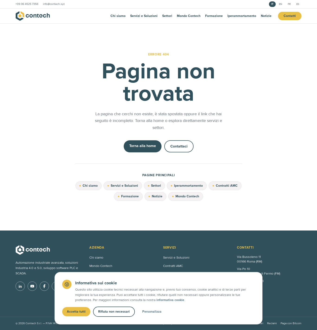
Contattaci (179, 146)
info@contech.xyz (54, 4)
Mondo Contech (189, 16)
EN (280, 4)
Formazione (214, 16)
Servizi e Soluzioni (144, 16)
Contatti (290, 16)
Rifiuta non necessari (114, 312)
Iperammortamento (241, 16)
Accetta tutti (76, 312)
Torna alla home (142, 146)
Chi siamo (118, 16)
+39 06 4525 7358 (27, 4)
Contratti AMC (227, 186)
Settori (167, 16)
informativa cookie (170, 300)
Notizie (266, 16)
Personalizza (152, 312)
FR (289, 4)
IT (272, 4)
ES (297, 4)
